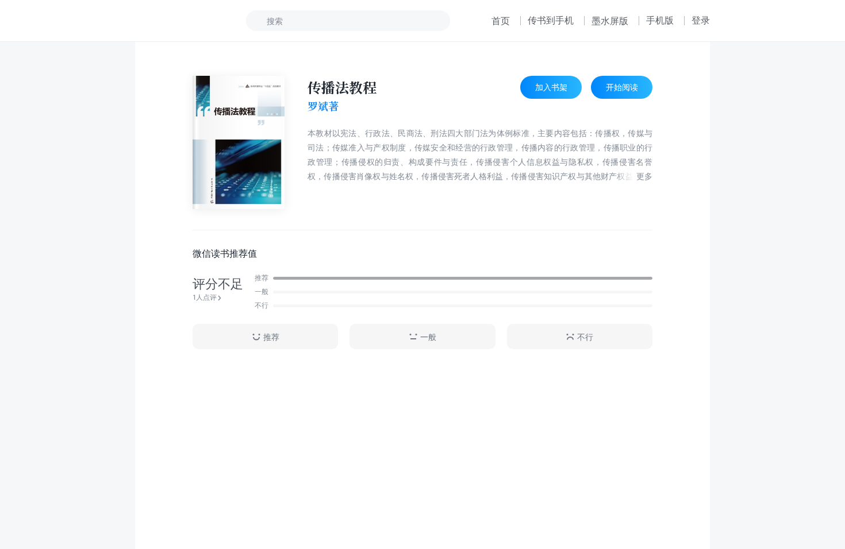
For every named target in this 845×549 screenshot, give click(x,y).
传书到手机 (551, 20)
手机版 (660, 20)
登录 (701, 20)
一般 (428, 337)
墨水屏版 (610, 20)
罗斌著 (323, 106)
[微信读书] (173, 20)
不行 (585, 337)
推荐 (271, 337)
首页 (500, 20)
